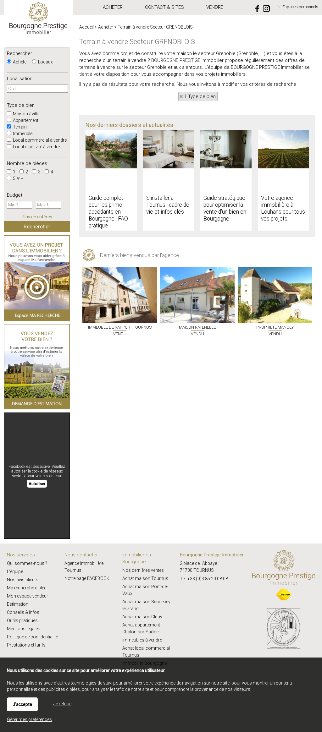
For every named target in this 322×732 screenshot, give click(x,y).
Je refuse (62, 703)
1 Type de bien (200, 96)
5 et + (17, 178)
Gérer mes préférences (29, 719)
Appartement (25, 120)
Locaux (45, 61)
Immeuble (22, 133)
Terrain (19, 126)
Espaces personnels (300, 6)
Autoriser (37, 483)
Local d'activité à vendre (36, 146)
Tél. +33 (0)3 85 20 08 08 (204, 578)
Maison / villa (25, 113)
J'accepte (22, 704)
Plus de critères (37, 216)
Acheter (20, 61)
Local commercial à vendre (39, 140)
